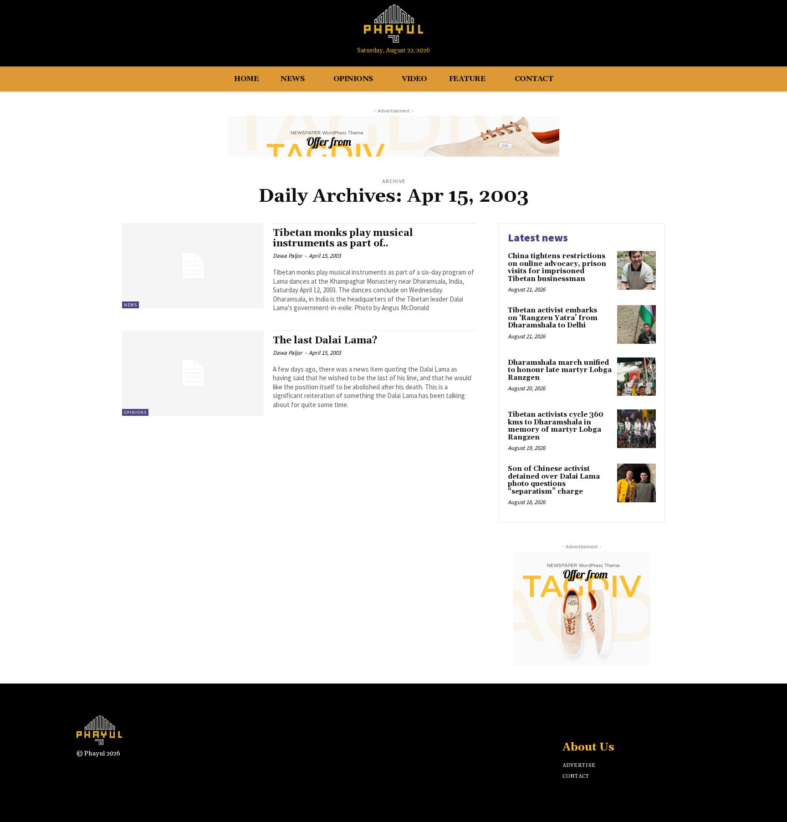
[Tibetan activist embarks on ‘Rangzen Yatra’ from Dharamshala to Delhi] (636, 324)
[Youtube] (726, 28)
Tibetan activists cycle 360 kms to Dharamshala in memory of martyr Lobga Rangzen (555, 426)
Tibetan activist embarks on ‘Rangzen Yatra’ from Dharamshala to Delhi (553, 318)
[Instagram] (709, 28)
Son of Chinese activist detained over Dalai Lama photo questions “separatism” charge (554, 480)
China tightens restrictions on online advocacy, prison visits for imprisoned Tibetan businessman (557, 267)
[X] (600, 723)
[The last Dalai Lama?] (193, 373)
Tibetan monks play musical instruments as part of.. (343, 238)
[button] (745, 29)
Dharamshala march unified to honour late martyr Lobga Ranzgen (560, 370)
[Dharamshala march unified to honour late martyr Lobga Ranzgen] (636, 376)
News (130, 305)
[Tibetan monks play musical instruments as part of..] (193, 265)
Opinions (135, 412)
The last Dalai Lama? (325, 341)
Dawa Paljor (287, 256)
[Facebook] (691, 28)
